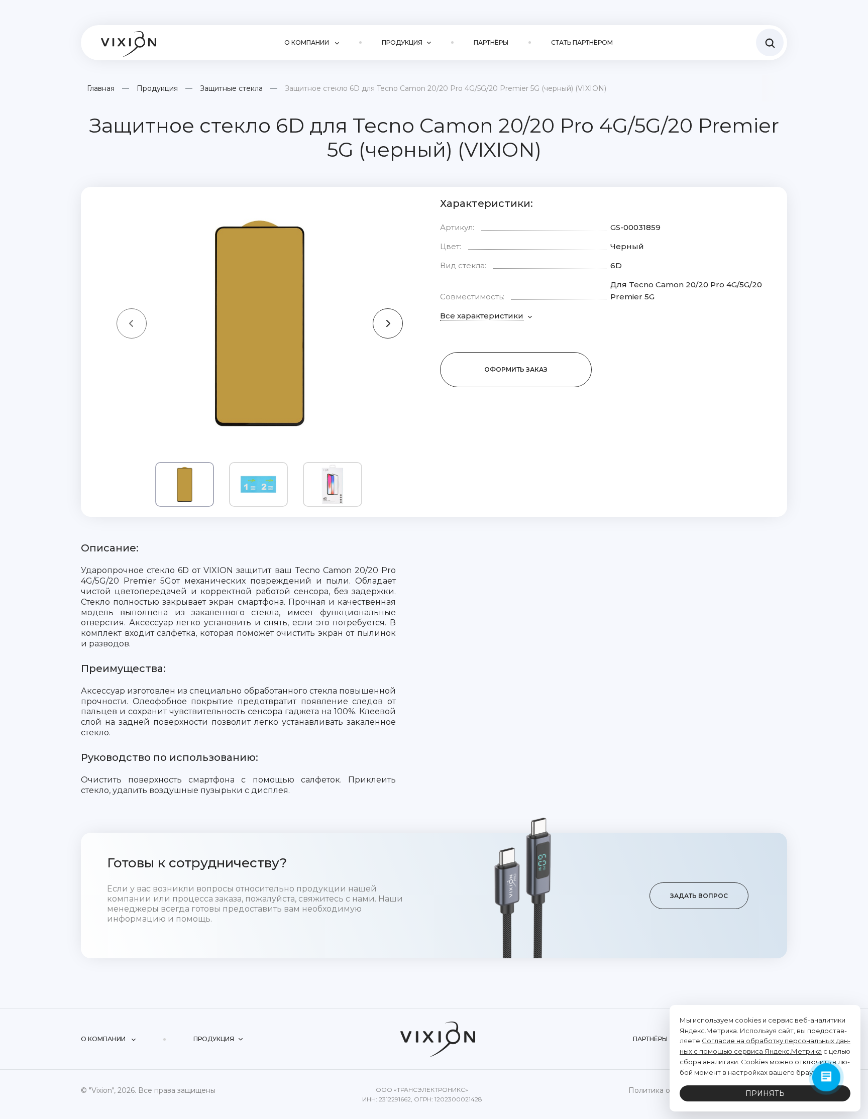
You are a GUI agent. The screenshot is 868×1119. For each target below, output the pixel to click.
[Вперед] (388, 323)
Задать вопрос (699, 896)
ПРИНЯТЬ (765, 1093)
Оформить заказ (516, 369)
